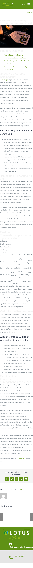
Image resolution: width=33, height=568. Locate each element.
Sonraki (29, 12)
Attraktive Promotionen (11, 64)
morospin (5, 80)
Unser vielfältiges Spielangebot (13, 55)
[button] (1, 517)
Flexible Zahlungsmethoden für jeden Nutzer (17, 61)
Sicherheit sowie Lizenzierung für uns (15, 58)
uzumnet (20, 490)
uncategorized (20, 458)
